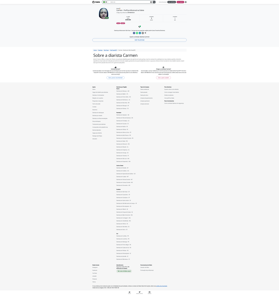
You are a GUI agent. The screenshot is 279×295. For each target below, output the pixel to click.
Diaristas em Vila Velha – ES (122, 226)
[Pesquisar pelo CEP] (154, 2)
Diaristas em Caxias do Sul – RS (123, 247)
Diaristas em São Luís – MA (122, 158)
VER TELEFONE (139, 40)
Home (95, 50)
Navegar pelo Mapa (97, 136)
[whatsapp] (137, 33)
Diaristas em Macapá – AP (122, 105)
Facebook (94, 270)
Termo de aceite (96, 104)
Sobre (93, 89)
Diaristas (100, 50)
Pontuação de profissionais (147, 270)
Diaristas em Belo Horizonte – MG (124, 215)
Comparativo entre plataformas (100, 127)
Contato (94, 107)
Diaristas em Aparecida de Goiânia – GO (126, 173)
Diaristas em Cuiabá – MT (122, 176)
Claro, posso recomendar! (115, 77)
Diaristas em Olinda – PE (122, 129)
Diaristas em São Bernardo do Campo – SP (126, 203)
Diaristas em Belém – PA (122, 94)
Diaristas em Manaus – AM (122, 91)
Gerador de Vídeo (144, 267)
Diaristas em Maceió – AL (122, 147)
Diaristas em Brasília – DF (122, 168)
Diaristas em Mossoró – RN (122, 144)
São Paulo (106, 50)
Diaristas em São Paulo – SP (123, 192)
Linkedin (94, 276)
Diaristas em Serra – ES (121, 229)
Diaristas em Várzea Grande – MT (124, 179)
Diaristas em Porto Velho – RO (123, 97)
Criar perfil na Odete (169, 98)
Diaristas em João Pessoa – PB (123, 135)
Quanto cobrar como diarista (171, 89)
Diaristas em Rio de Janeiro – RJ (123, 206)
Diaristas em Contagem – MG (123, 218)
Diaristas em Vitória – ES (122, 224)
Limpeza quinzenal (144, 101)
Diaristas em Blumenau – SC (123, 259)
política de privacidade (161, 286)
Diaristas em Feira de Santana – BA (124, 118)
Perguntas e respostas (97, 101)
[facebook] (134, 33)
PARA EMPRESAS (171, 2)
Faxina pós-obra (144, 95)
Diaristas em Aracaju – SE (122, 153)
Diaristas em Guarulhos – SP (123, 194)
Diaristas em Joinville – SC (122, 256)
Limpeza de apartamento (146, 98)
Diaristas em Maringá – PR (122, 242)
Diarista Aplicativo (96, 130)
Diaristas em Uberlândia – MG (123, 221)
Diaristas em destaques (98, 112)
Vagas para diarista (97, 133)
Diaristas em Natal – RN (122, 141)
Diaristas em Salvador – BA (122, 115)
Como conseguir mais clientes (171, 92)
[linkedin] (140, 33)
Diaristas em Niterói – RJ (122, 209)
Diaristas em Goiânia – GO (122, 171)
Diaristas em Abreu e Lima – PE (123, 132)
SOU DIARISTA (180, 2)
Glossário (94, 139)
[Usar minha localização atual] (151, 2)
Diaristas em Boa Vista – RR (122, 102)
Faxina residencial (144, 89)
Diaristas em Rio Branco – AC (123, 100)
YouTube (94, 273)
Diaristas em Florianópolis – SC (123, 253)
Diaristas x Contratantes (98, 95)
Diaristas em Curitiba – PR (122, 236)
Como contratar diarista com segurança (174, 103)
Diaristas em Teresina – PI (122, 155)
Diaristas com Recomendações (99, 118)
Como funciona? (163, 2)
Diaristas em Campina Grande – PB (124, 138)
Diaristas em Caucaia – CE (122, 123)
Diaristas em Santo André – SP (123, 200)
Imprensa (94, 109)
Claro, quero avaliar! (163, 77)
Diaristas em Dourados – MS (123, 185)
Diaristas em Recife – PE (122, 126)
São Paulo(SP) (113, 50)
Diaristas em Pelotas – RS (122, 250)
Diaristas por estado (97, 115)
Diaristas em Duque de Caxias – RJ (124, 212)
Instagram (95, 267)
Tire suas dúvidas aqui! (124, 271)
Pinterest (94, 279)
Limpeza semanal (144, 104)
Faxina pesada (143, 92)
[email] (143, 33)
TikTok (94, 282)
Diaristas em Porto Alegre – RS (123, 244)
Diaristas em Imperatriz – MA (123, 161)
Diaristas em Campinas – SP (123, 197)
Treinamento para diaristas (98, 124)
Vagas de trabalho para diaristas (100, 92)
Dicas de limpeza (96, 121)
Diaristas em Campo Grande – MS (124, 182)
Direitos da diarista (168, 95)
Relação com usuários (97, 98)
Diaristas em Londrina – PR (122, 239)
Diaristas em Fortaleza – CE (122, 121)
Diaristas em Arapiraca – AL (122, 150)
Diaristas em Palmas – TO (122, 108)
